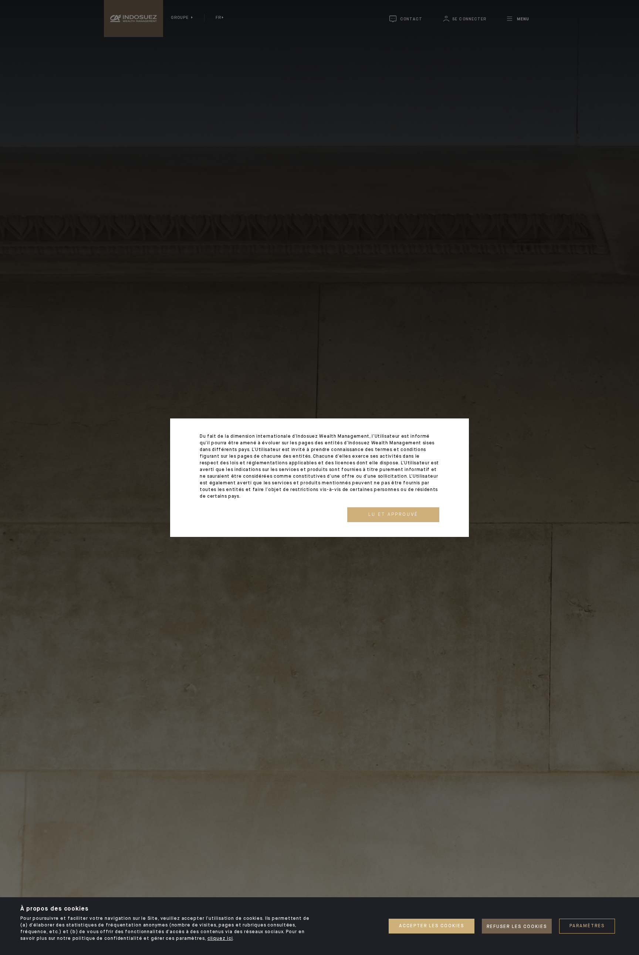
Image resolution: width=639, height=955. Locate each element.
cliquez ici (220, 938)
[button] (393, 514)
